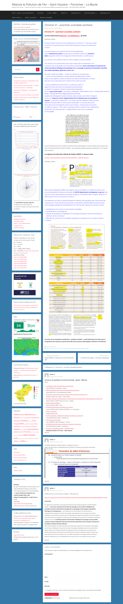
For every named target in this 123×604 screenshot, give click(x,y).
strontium (30, 438)
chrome (24, 421)
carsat (55, 348)
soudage (87, 348)
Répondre (47, 432)
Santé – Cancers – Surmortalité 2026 (22, 13)
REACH (17, 435)
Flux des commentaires (20, 457)
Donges (16, 424)
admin (60, 28)
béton (48, 348)
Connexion (17, 452)
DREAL (22, 424)
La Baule (23, 426)
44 (37, 516)
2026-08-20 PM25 (19, 261)
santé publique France (22, 438)
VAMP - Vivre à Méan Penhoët (22, 223)
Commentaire (49, 554)
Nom (46, 577)
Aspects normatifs (51, 411)
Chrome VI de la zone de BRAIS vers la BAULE (26, 95)
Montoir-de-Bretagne (31, 426)
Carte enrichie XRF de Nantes (22, 27)
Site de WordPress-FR (20, 460)
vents (19, 441)
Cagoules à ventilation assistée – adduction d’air (60, 428)
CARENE (24, 417)
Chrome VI (59, 348)
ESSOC (22, 516)
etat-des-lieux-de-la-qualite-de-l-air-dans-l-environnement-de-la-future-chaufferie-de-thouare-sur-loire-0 (26, 307)
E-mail (47, 581)
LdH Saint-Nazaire (19, 221)
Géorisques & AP (104, 13)
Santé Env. (64, 13)
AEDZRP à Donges (19, 227)
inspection (17, 426)
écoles (26, 441)
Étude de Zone (75, 13)
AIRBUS (17, 414)
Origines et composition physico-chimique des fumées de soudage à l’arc (67, 394)
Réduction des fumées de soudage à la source (59, 407)
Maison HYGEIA (18, 470)
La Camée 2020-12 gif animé (31, 251)
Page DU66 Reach (19, 503)
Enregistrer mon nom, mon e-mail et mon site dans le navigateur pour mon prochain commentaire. (73, 590)
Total (15, 441)
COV (34, 421)
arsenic (22, 414)
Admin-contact (16, 17)
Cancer (48, 346)
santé (16, 438)
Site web (47, 586)
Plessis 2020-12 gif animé (21, 253)
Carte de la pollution (89, 13)
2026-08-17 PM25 (19, 267)
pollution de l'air (73, 348)
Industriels (53, 346)
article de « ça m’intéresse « (69, 36)
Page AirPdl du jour (19, 535)
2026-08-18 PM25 (19, 265)
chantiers (28, 417)
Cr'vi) (64, 348)
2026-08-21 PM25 (19, 259)
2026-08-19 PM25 (19, 263)
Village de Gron (18, 225)
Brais (34, 414)
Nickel (21, 429)
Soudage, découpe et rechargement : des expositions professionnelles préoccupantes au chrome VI (74, 398)
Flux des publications (19, 455)
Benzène (28, 414)
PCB (23, 429)
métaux (17, 429)
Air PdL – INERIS (51, 13)
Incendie (31, 424)
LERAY (67, 348)
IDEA (28, 424)
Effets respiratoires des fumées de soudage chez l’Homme (62, 390)
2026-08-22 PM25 (19, 257)
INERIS (35, 424)
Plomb (25, 429)
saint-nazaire (81, 348)
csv (15, 129)
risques (21, 435)
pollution (35, 429)
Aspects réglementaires (53, 403)
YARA (22, 441)
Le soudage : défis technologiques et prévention (60, 386)
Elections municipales (46, 17)
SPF (27, 438)
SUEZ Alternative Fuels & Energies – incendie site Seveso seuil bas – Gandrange (26, 370)
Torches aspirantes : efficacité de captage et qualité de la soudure (64, 415)
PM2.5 (30, 429)
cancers (21, 417)
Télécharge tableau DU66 (21, 505)
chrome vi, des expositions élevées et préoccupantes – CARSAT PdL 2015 (67, 157)
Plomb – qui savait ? (30, 17)
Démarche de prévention (53, 420)
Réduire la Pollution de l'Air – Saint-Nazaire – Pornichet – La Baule (54, 4)
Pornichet (40, 13)
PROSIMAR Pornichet (19, 219)
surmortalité (35, 438)
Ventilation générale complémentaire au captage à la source (63, 424)
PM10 (25, 257)
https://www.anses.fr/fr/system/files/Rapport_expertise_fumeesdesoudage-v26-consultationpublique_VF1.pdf (76, 497)
